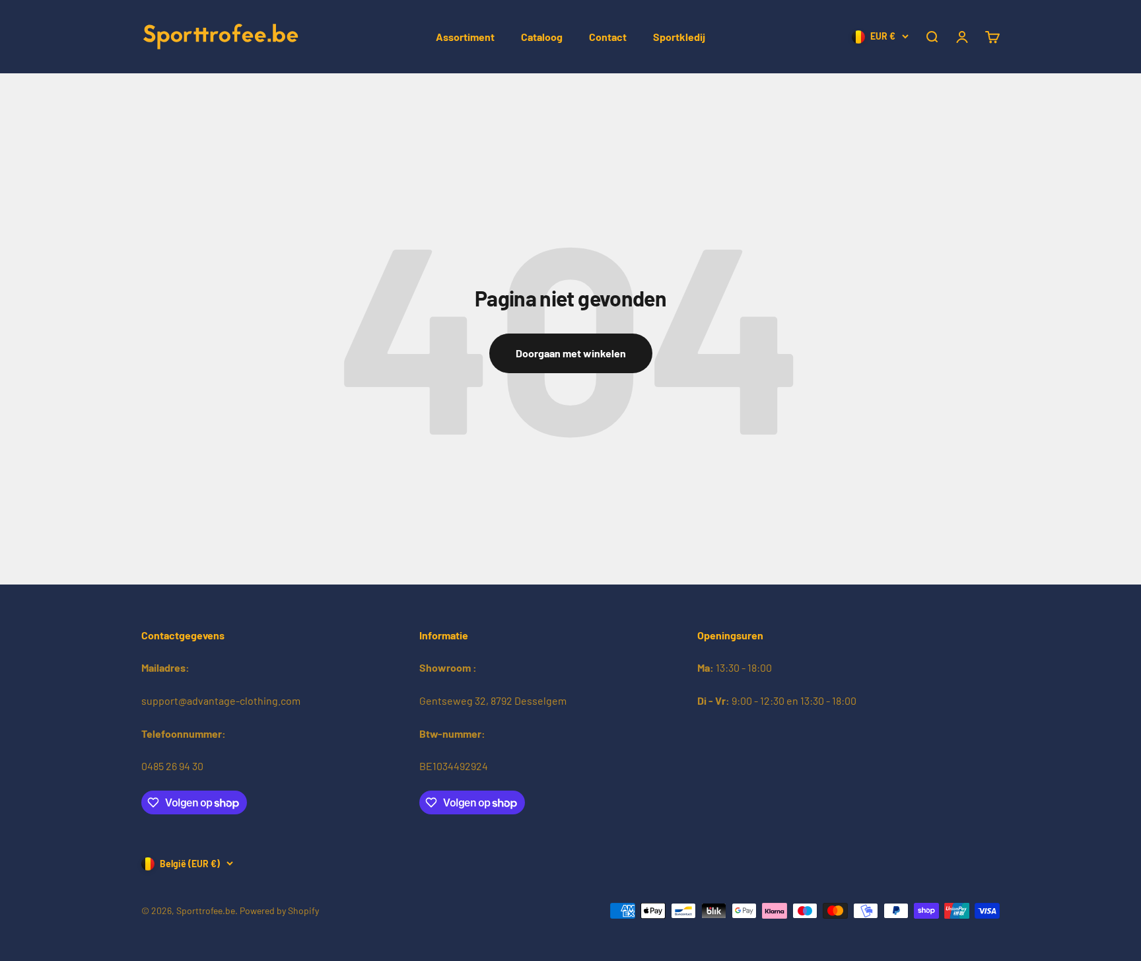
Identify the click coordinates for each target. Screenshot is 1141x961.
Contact (608, 36)
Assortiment (465, 36)
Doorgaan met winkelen (571, 353)
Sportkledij (679, 36)
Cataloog (542, 36)
